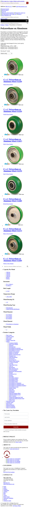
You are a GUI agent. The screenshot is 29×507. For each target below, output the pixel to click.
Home (4, 486)
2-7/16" (8, 291)
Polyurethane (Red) (13, 381)
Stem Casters (9, 337)
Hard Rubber (12, 367)
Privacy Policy (6, 496)
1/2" (7, 302)
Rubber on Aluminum (14, 352)
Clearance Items (9, 402)
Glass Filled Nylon (13, 365)
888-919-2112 (8, 6)
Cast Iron (11, 363)
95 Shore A (8, 285)
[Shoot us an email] (19, 12)
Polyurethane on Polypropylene (16, 349)
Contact (5, 495)
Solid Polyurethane (13, 357)
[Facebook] (13, 458)
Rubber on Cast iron (13, 353)
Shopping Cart (12, 355)
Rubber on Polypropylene (14, 354)
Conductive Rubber (13, 343)
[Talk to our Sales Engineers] (7, 12)
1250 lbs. (8, 274)
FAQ (4, 494)
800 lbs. (8, 277)
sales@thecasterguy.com (21, 6)
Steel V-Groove (12, 396)
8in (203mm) (9, 318)
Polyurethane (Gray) (13, 380)
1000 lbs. (8, 272)
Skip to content (4, 18)
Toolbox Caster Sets (10, 340)
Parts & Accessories (10, 406)
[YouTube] (13, 462)
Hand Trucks (9, 403)
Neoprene (11, 345)
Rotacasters (8, 339)
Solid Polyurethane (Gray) (15, 394)
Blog (4, 493)
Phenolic (11, 372)
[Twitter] (12, 460)
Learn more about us (14, 448)
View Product (10, 84)
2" (6, 329)
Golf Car (11, 366)
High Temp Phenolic (13, 368)
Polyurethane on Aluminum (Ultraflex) (17, 385)
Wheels (7, 24)
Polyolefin (11, 376)
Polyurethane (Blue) (13, 379)
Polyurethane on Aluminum (12, 324)
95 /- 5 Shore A (9, 284)
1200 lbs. (8, 273)
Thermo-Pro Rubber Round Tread (16, 398)
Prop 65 (5, 499)
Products (2, 24)
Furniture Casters (10, 336)
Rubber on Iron (12, 388)
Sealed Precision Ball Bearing (12, 309)
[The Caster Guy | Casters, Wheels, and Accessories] (12, 1)
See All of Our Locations (8, 472)
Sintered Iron (12, 390)
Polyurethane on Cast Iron (15, 348)
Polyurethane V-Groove (14, 350)
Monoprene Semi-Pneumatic (15, 371)
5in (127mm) (9, 316)
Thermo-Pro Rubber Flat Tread (16, 397)
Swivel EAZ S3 (12, 359)
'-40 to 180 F (9, 296)
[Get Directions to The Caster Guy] (9, 14)
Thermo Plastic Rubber (14, 361)
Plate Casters (9, 335)
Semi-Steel (11, 389)
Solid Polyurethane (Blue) (15, 393)
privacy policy (19, 442)
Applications (6, 490)
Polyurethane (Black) (13, 377)
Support (7, 9)
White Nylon (12, 399)
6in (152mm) (9, 317)
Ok (13, 505)
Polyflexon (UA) (13, 374)
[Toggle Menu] (26, 20)
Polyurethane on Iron (13, 386)
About (4, 487)
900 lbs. (8, 278)
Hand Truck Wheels (13, 344)
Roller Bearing (9, 307)
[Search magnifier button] (27, 3)
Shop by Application (10, 407)
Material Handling (10, 405)
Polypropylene (12, 346)
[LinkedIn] (13, 461)
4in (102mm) (9, 314)
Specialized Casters (10, 401)
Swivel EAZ (12, 358)
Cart (5, 11)
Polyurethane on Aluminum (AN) (16, 384)
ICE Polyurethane (13, 370)
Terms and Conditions (8, 498)
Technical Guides (7, 500)
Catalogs (5, 491)
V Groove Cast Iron (13, 362)
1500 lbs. (8, 276)
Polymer (11, 375)
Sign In (6, 10)
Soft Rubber (11, 392)
